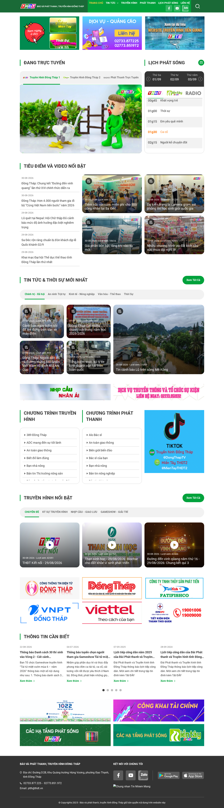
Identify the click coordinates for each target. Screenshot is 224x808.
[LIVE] (81, 119)
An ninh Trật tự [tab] (57, 294)
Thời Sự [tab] (128, 294)
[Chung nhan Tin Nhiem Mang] (158, 786)
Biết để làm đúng (38, 458)
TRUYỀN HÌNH (129, 2)
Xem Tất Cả (193, 280)
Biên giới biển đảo (100, 450)
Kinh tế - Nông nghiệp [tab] (82, 294)
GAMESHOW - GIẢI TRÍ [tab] (114, 511)
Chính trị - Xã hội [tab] (35, 294)
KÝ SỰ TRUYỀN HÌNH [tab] (55, 511)
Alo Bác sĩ (95, 435)
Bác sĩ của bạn (98, 458)
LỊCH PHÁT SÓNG (168, 2)
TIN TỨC (110, 2)
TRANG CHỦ (96, 2)
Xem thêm (26, 680)
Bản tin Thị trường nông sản (45, 473)
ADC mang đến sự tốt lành (44, 442)
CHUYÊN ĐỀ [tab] (32, 511)
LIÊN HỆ (185, 2)
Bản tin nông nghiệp (102, 473)
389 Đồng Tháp (37, 435)
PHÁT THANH (148, 2)
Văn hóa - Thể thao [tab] (109, 294)
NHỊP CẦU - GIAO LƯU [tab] (84, 511)
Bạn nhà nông (36, 465)
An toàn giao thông (39, 450)
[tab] (41, 78)
